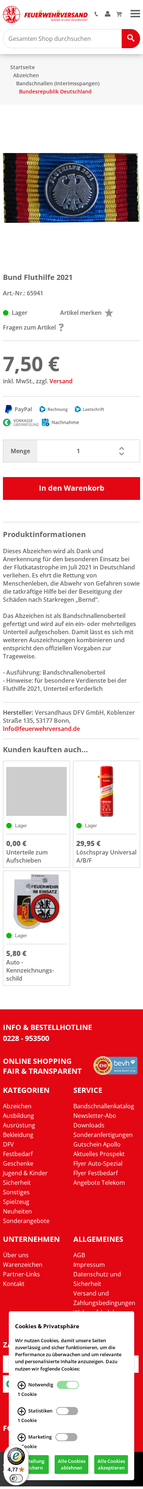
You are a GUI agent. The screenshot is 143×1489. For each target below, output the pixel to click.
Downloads (88, 1125)
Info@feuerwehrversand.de (41, 729)
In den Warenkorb (71, 488)
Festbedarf (18, 1154)
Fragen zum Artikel (29, 327)
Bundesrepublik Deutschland (55, 91)
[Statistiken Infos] (22, 1411)
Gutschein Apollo (97, 1144)
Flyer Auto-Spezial (97, 1163)
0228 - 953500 (26, 1038)
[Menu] (135, 13)
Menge (20, 451)
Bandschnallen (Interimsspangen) (57, 83)
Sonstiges (16, 1192)
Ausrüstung (19, 1125)
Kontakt (14, 1284)
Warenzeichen (23, 1265)
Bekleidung (18, 1135)
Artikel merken (81, 313)
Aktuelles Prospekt (99, 1154)
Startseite (22, 67)
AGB (79, 1255)
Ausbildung (18, 1116)
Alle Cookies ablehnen (71, 1464)
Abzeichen (26, 75)
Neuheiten (17, 1211)
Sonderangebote (26, 1221)
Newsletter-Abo (94, 1116)
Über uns (16, 1255)
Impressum (89, 1265)
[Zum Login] (107, 14)
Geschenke (18, 1163)
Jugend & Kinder (25, 1173)
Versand (61, 381)
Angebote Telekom (99, 1183)
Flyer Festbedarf (95, 1173)
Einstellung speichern (31, 1464)
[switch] (16, 1478)
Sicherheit (17, 1183)
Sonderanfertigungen (103, 1135)
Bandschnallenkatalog (103, 1106)
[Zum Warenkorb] (119, 14)
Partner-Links (21, 1274)
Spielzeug (16, 1202)
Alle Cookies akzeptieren (111, 1464)
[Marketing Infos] (22, 1437)
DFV (8, 1144)
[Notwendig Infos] (22, 1385)
